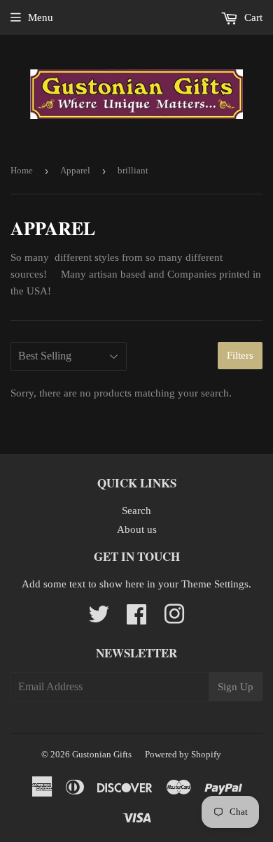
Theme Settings (214, 584)
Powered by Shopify (183, 754)
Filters (240, 355)
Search (136, 510)
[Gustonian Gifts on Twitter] (98, 619)
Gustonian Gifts (102, 754)
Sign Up (235, 686)
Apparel (75, 170)
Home (21, 170)
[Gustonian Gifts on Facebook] (136, 619)
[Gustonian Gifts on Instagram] (174, 619)
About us (137, 529)
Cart (251, 17)
